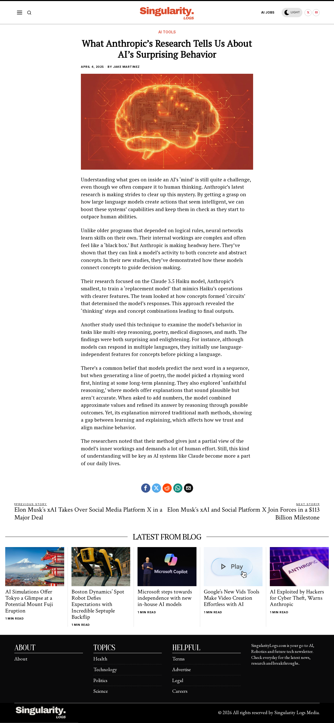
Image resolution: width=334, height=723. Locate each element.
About (20, 658)
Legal (177, 680)
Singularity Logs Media (296, 712)
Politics (100, 680)
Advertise (181, 669)
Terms (178, 658)
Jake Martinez (126, 67)
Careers (179, 691)
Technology (105, 669)
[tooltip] (308, 12)
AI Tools (167, 32)
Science (100, 691)
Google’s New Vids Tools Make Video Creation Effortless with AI (231, 598)
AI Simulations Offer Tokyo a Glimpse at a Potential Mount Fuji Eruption (29, 601)
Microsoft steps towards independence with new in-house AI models (165, 598)
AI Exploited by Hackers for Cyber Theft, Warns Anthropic (297, 598)
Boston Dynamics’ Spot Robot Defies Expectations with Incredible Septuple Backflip (97, 604)
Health (100, 658)
